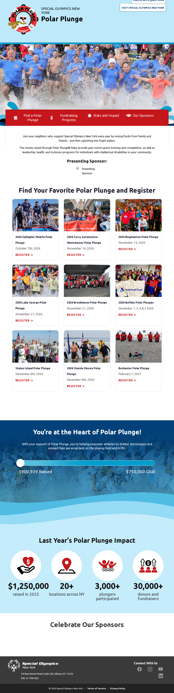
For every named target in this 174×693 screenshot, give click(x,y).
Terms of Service (96, 688)
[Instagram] (150, 669)
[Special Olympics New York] (23, 15)
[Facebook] (139, 669)
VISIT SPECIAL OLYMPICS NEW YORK (143, 7)
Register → (24, 254)
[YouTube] (160, 669)
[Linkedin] (160, 676)
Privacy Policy (117, 688)
